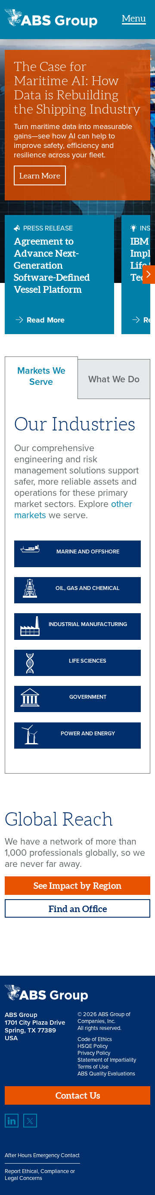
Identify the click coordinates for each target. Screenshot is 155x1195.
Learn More (39, 175)
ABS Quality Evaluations (106, 1073)
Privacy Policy (94, 1053)
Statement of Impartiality (107, 1060)
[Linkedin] (12, 1120)
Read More (46, 320)
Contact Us (78, 1095)
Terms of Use (93, 1066)
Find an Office (78, 908)
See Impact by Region (77, 885)
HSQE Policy (93, 1046)
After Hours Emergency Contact (42, 1155)
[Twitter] (30, 1120)
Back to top (127, 947)
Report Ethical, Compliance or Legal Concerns (40, 1175)
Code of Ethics (95, 1039)
